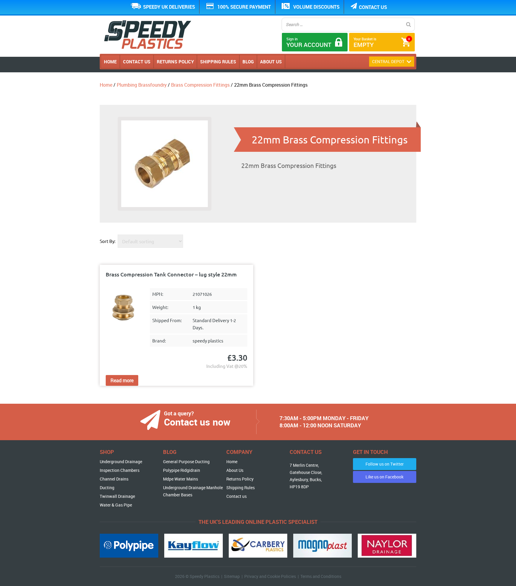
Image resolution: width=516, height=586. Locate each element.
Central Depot (388, 61)
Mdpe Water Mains (180, 479)
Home (110, 62)
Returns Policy (175, 62)
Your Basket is (382, 42)
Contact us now (197, 421)
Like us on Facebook (384, 477)
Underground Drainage (121, 461)
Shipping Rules (218, 62)
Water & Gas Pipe (116, 505)
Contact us (373, 7)
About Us (271, 62)
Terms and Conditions (320, 576)
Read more (121, 380)
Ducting (107, 487)
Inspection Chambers (119, 470)
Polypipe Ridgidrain (181, 470)
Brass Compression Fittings (200, 85)
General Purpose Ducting (186, 461)
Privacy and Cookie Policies (270, 576)
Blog (248, 62)
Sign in (308, 42)
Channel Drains (114, 479)
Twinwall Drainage (117, 496)
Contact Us (136, 62)
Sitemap (232, 576)
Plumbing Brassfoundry (142, 85)
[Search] (408, 24)
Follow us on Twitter (385, 464)
